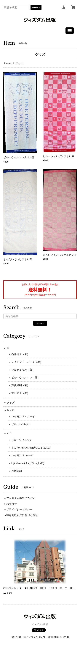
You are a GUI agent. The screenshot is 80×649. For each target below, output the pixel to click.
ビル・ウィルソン (21, 439)
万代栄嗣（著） (20, 385)
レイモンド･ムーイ (22, 455)
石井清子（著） (20, 354)
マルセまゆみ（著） (23, 369)
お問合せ (11, 503)
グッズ (11, 402)
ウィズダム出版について (20, 497)
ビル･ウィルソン (21, 424)
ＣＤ (9, 433)
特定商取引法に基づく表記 (22, 515)
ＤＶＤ (11, 410)
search (36, 7)
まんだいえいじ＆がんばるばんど (30, 447)
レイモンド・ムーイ (23, 416)
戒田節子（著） (20, 393)
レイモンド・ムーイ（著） (27, 361)
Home (7, 63)
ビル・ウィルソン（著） (25, 377)
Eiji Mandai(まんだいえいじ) (27, 463)
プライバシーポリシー (19, 509)
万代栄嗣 (16, 470)
